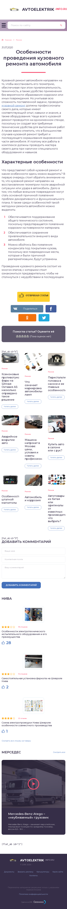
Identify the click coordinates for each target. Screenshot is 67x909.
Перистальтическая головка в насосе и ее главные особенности (56, 384)
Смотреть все (59, 752)
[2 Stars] (20, 336)
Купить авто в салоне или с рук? (56, 447)
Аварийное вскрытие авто (9, 440)
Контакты (33, 875)
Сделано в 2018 (26, 902)
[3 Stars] (22, 336)
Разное (5, 368)
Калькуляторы (43, 872)
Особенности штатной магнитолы (10, 499)
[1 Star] (17, 336)
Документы (9, 872)
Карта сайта (58, 872)
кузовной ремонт (13, 105)
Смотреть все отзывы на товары (16, 741)
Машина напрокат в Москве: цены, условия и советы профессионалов (33, 449)
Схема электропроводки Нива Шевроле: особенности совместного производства (27, 724)
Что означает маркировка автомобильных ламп (33, 388)
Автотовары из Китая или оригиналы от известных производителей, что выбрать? (56, 508)
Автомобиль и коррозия (33, 499)
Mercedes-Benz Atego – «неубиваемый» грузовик (28, 815)
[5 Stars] (27, 336)
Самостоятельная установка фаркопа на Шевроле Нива (32, 680)
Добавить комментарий (21, 585)
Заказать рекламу (25, 872)
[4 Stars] (25, 336)
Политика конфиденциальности (33, 894)
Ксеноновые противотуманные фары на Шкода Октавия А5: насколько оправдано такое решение (10, 387)
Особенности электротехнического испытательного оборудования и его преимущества (24, 634)
